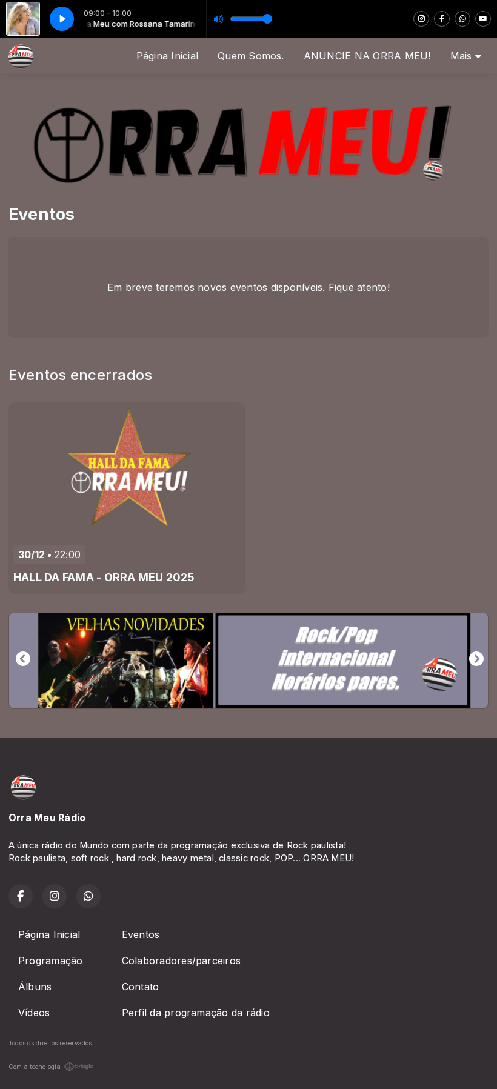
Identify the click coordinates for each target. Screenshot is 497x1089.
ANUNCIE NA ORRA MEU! (367, 56)
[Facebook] (442, 19)
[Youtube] (483, 19)
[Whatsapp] (462, 19)
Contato (140, 987)
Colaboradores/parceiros (181, 960)
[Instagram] (421, 19)
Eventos (141, 934)
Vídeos (34, 1013)
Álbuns (35, 987)
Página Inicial (167, 56)
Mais (462, 56)
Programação (50, 960)
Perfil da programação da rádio (196, 1013)
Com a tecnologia (34, 1066)
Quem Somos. (251, 56)
